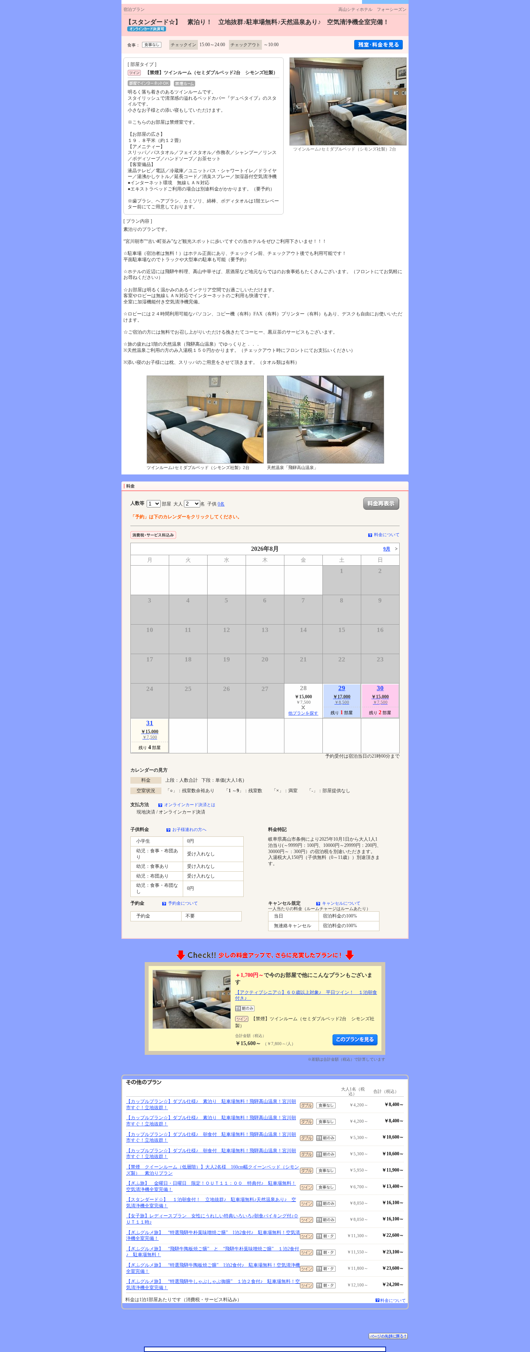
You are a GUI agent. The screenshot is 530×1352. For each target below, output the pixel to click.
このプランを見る (355, 1040)
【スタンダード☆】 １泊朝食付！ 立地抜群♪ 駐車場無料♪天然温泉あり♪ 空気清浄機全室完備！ (211, 1202)
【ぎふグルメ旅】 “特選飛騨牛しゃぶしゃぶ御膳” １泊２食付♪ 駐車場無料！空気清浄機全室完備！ (213, 1284)
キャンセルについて (341, 903)
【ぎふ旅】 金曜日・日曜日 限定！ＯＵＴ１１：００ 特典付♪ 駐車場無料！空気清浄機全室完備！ (211, 1186)
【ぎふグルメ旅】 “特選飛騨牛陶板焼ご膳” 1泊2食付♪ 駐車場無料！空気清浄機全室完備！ (213, 1268)
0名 (221, 504)
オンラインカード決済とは (189, 804)
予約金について (183, 903)
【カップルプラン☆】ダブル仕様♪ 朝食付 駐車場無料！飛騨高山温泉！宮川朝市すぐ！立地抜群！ (211, 1137)
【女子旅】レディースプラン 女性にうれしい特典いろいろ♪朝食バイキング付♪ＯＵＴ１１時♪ (212, 1219)
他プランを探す (303, 713)
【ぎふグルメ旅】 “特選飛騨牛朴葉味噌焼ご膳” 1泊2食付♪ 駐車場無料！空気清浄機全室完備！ (213, 1235)
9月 (386, 549)
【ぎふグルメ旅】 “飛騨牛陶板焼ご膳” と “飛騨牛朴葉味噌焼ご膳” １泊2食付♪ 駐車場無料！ (212, 1252)
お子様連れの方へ (189, 829)
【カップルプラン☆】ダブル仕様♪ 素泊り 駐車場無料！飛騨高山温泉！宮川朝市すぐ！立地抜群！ (211, 1104)
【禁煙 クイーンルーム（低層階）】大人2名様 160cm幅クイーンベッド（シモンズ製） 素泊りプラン (212, 1170)
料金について (387, 534)
